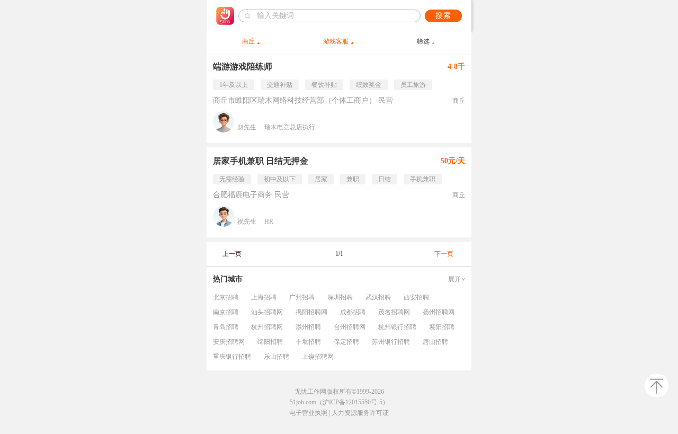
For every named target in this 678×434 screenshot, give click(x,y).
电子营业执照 (308, 413)
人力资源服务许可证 (360, 413)
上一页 (232, 254)
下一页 (443, 254)
